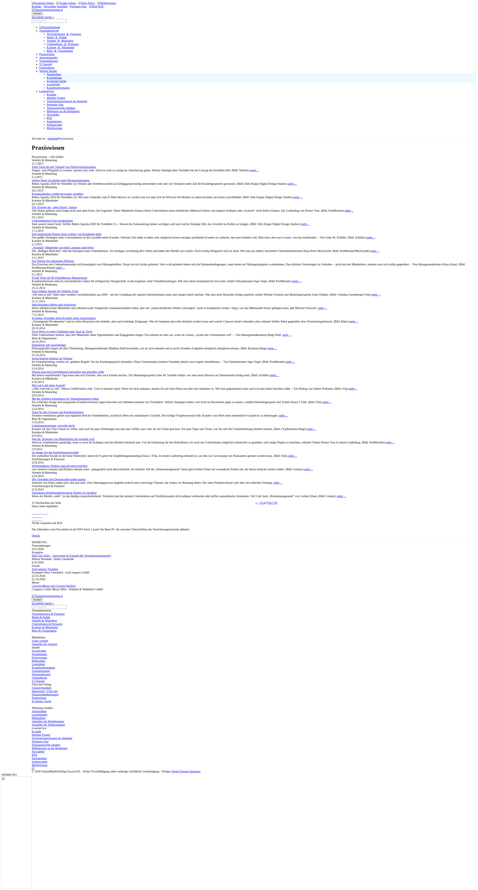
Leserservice (46, 91)
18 (275, 502)
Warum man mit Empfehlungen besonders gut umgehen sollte (68, 371)
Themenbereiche (49, 30)
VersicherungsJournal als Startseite (67, 101)
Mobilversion (54, 128)
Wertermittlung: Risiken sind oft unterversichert (59, 465)
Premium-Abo (78, 6)
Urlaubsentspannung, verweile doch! (53, 425)
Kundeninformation (58, 87)
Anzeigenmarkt (48, 57)
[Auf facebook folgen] (43, 3)
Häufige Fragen (56, 97)
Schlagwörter (54, 124)
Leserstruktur (39, 714)
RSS (100, 6)
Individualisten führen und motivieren (54, 304)
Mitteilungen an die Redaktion (49, 748)
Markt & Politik (57, 37)
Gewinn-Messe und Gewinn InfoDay (54, 585)
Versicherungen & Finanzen (64, 34)
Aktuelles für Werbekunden (48, 721)
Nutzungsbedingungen (45, 694)
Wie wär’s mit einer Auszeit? (49, 385)
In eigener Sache (56, 81)
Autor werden (40, 640)
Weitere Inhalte (48, 71)
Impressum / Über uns (45, 691)
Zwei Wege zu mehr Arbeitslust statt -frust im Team (62, 331)
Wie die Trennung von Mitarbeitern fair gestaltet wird (63, 439)
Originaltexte (47, 67)
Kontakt (36, 6)
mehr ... (254, 170)
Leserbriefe (53, 84)
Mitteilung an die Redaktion (63, 111)
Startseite (54, 27)
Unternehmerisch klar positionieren (52, 220)
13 (260, 502)
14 (263, 502)
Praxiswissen (47, 54)
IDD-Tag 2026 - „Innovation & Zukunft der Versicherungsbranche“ (71, 555)
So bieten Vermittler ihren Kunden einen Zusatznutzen (64, 318)
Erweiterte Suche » (43, 17)
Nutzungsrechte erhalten (61, 108)
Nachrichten (54, 74)
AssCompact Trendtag (45, 569)
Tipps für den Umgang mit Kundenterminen (57, 412)
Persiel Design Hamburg (186, 771)
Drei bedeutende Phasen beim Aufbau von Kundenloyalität (66, 234)
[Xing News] (86, 3)
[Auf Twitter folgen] (66, 3)
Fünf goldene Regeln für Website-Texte (55, 291)
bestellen (62, 6)
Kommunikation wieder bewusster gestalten (57, 193)
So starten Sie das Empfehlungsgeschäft (55, 452)
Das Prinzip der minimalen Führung (53, 261)
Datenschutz (39, 697)
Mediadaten (39, 718)
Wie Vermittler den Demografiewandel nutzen (59, 479)
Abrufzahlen (39, 711)
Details (36, 535)
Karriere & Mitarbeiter (61, 47)
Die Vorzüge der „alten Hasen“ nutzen (54, 207)
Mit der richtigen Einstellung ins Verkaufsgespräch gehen (65, 398)
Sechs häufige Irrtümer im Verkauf (52, 358)
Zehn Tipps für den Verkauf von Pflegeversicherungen (64, 167)
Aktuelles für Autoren (44, 644)
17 (272, 502)
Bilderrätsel (38, 661)
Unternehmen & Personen (63, 44)
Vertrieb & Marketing (60, 40)
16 (269, 502)
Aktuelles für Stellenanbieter (48, 724)
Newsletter (50, 6)
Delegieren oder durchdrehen (49, 345)
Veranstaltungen (48, 61)
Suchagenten (54, 121)
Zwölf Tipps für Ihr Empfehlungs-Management (59, 277)
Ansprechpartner (41, 687)
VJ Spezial (45, 64)
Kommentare (54, 77)
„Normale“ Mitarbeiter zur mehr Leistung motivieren (63, 247)
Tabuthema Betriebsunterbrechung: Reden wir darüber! (64, 492)
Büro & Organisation (60, 50)
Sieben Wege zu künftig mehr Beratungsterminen (61, 180)
